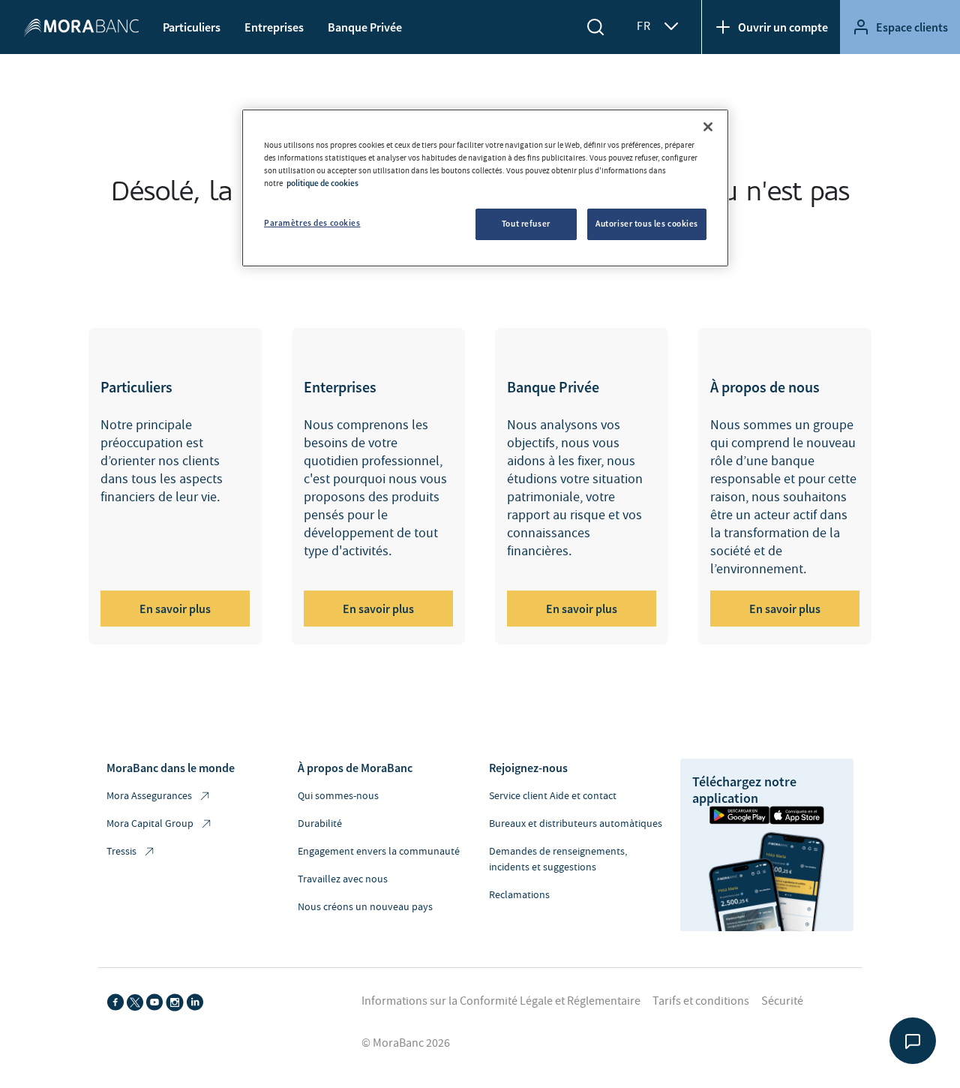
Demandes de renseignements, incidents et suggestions (558, 859)
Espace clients (912, 27)
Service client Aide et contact (552, 796)
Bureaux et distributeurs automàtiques (575, 824)
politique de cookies (322, 183)
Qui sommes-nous (338, 796)
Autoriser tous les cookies (647, 223)
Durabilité (320, 824)
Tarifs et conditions (700, 1000)
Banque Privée (365, 27)
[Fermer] (708, 126)
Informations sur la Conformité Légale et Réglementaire (501, 1000)
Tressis (121, 851)
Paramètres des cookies (312, 223)
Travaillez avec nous (343, 879)
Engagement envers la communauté (379, 851)
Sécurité (782, 1000)
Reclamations (519, 895)
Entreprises (274, 27)
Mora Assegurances (149, 796)
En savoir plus (175, 608)
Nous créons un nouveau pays (365, 907)
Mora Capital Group (150, 824)
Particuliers (191, 27)
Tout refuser (526, 223)
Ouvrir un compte (783, 27)
